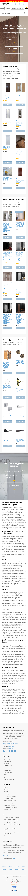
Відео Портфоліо (18, 69)
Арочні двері (20, 73)
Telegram (9, 743)
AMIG (13, 344)
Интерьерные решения (10, 800)
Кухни (5, 774)
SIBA (21, 342)
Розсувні (5, 73)
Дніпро (11, 866)
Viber (4, 743)
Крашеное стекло (15, 204)
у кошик (7, 104)
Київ (17, 866)
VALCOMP (12, 342)
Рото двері (15, 76)
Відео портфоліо (8, 794)
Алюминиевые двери (9, 768)
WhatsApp (15, 743)
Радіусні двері (7, 76)
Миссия (6, 791)
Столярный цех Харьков (10, 807)
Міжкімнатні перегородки (10, 78)
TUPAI (20, 344)
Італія (17, 342)
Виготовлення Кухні (9, 803)
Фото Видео (6, 202)
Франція (17, 869)
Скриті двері (12, 73)
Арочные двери (8, 759)
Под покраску (15, 206)
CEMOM (22, 339)
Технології (6, 789)
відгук (11, 748)
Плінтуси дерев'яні (9, 779)
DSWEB (14, 858)
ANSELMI (9, 344)
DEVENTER (6, 342)
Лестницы (6, 763)
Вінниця (4, 866)
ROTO (17, 344)
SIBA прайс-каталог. (9, 836)
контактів (11, 746)
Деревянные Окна (8, 777)
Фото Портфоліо (8, 69)
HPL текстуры (7, 206)
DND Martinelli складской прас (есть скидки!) (12, 832)
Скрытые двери (15, 202)
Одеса (4, 869)
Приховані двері (8, 772)
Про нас (6, 787)
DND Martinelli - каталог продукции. (10, 828)
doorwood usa (8, 809)
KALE (4, 344)
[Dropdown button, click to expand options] (16, 4)
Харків (24, 869)
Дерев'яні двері (7, 71)
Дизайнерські (16, 71)
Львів (23, 866)
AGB (18, 339)
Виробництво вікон (9, 798)
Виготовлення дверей (10, 796)
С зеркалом (6, 204)
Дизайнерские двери (9, 805)
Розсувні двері (7, 770)
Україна (10, 869)
